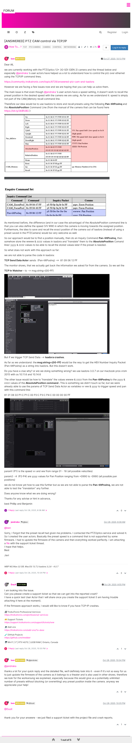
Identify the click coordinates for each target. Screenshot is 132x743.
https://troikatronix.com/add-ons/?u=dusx (24, 630)
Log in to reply (119, 47)
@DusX (31, 703)
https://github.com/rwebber (17, 637)
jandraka (15, 522)
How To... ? (15, 46)
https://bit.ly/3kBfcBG (16, 110)
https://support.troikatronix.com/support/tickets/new (29, 622)
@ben (25, 522)
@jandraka (22, 73)
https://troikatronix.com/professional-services (26, 615)
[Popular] (25, 32)
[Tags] (33, 32)
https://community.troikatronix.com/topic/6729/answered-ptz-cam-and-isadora (49, 81)
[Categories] (8, 32)
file (8, 543)
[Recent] (17, 32)
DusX (13, 584)
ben (13, 58)
